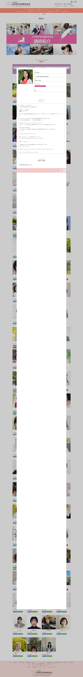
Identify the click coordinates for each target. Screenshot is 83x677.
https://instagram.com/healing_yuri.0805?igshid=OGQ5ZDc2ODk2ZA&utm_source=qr (39, 149)
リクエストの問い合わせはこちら (40, 86)
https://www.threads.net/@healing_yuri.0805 (30, 152)
